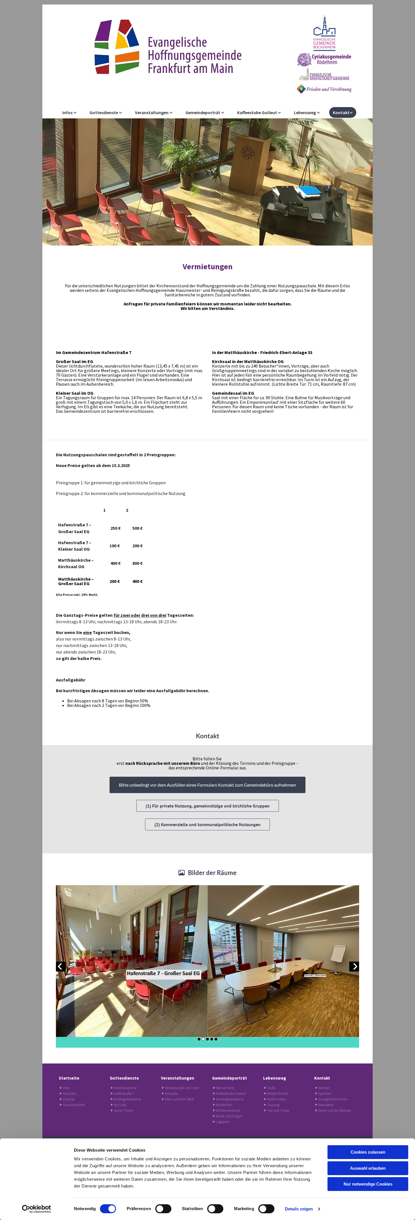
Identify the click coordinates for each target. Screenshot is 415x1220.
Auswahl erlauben (368, 1168)
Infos (67, 112)
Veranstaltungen (152, 112)
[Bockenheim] (324, 33)
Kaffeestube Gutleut (257, 112)
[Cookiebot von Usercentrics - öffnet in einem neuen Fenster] (36, 1209)
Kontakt (341, 112)
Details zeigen (299, 1208)
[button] (207, 785)
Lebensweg (305, 112)
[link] (69, 112)
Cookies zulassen (368, 1152)
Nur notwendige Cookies (368, 1184)
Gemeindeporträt (203, 112)
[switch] (163, 1208)
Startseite (69, 1078)
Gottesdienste (104, 112)
